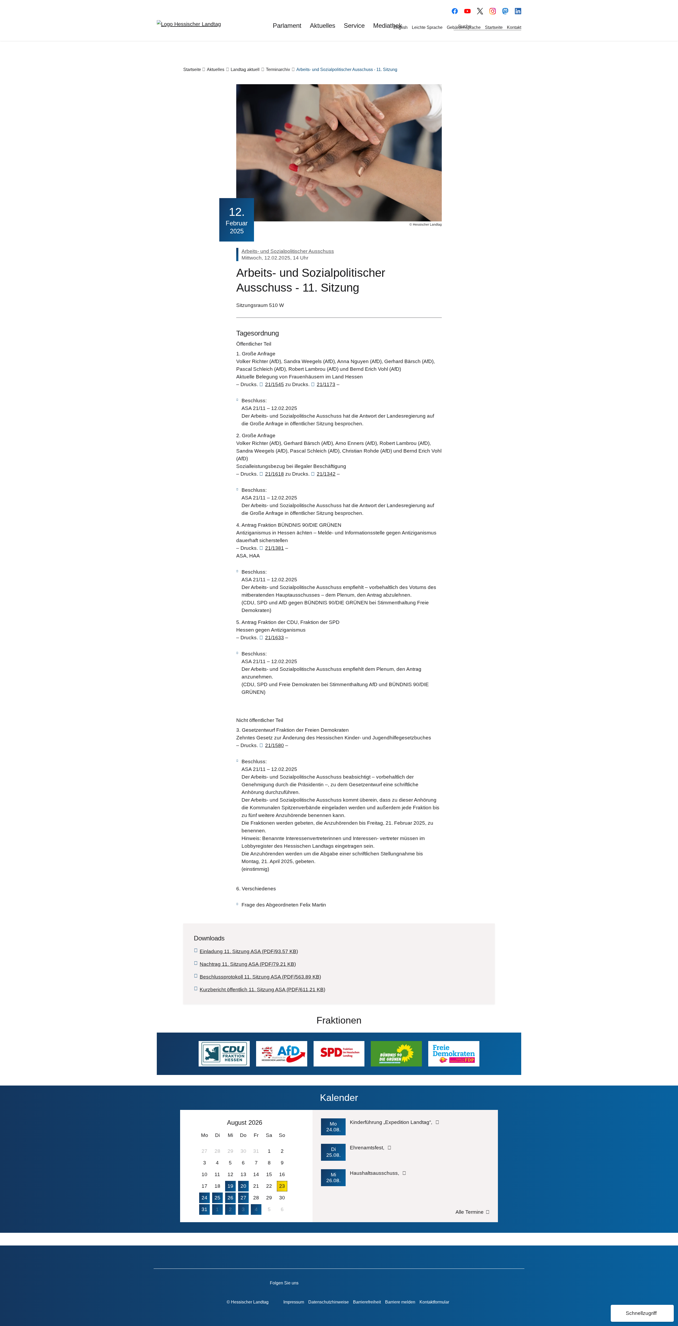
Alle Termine (470, 1212)
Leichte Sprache (427, 27)
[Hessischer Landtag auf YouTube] (467, 10)
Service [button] (354, 25)
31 (204, 1209)
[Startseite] (189, 24)
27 (243, 1197)
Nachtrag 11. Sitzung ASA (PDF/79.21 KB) (248, 964)
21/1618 (274, 474)
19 (230, 1186)
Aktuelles (215, 69)
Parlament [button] (287, 25)
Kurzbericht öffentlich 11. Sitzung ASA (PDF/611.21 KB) (262, 989)
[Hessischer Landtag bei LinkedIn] (403, 1282)
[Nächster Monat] (285, 1122)
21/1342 (326, 474)
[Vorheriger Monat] (202, 1122)
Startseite (494, 27)
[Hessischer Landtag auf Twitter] (358, 1282)
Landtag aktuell (245, 69)
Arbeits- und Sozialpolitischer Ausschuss (288, 251)
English (400, 27)
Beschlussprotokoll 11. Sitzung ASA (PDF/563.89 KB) (260, 977)
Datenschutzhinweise (328, 1302)
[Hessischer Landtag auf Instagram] (373, 1282)
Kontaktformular (434, 1302)
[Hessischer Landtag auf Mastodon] (505, 10)
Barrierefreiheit (367, 1302)
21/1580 (274, 745)
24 (204, 1197)
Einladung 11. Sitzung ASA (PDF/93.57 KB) (249, 951)
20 (243, 1186)
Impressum (293, 1302)
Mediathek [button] (387, 25)
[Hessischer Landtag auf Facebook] (328, 1282)
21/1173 (326, 384)
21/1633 (274, 637)
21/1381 (274, 548)
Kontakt (514, 27)
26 (230, 1197)
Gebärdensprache (464, 27)
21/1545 (274, 384)
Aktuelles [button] (322, 25)
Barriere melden (400, 1302)
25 (217, 1197)
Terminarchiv (278, 69)
